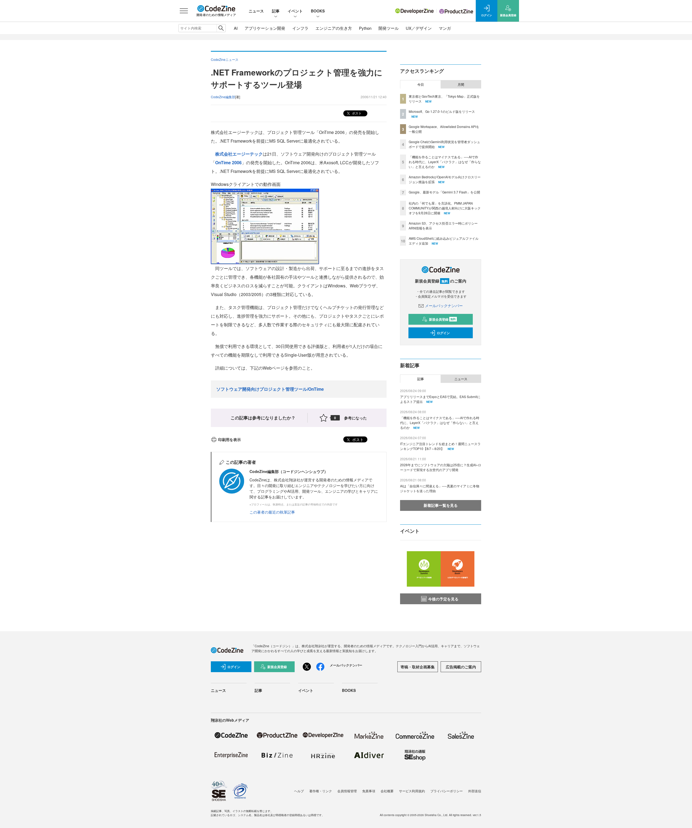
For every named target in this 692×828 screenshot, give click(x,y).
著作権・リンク (320, 790)
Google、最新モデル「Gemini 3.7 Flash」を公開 (444, 192)
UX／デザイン (419, 28)
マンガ (445, 28)
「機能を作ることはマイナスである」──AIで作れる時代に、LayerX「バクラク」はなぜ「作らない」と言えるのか (445, 162)
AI (236, 28)
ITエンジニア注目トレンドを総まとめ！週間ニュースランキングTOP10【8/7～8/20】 (440, 446)
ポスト (356, 113)
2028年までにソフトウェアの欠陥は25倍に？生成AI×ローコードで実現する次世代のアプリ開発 (440, 467)
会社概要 (387, 790)
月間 (461, 84)
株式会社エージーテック (239, 154)
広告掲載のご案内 (461, 666)
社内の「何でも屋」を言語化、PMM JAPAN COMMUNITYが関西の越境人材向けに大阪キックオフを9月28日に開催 (445, 208)
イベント (295, 11)
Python (365, 28)
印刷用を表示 (229, 439)
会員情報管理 (347, 790)
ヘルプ (299, 790)
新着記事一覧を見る (441, 505)
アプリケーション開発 (265, 28)
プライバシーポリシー (446, 790)
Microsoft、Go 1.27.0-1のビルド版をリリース (442, 111)
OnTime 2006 (228, 162)
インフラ (300, 28)
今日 (420, 84)
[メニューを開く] (184, 11)
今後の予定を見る (443, 599)
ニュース (256, 11)
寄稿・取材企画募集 (418, 666)
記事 (276, 11)
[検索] (221, 28)
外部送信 (474, 790)
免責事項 (368, 790)
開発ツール (388, 28)
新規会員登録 (442, 319)
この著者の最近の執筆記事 (272, 512)
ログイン (443, 332)
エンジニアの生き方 (333, 28)
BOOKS (318, 11)
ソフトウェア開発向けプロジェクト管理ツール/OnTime (270, 389)
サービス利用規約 (412, 790)
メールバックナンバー (444, 305)
